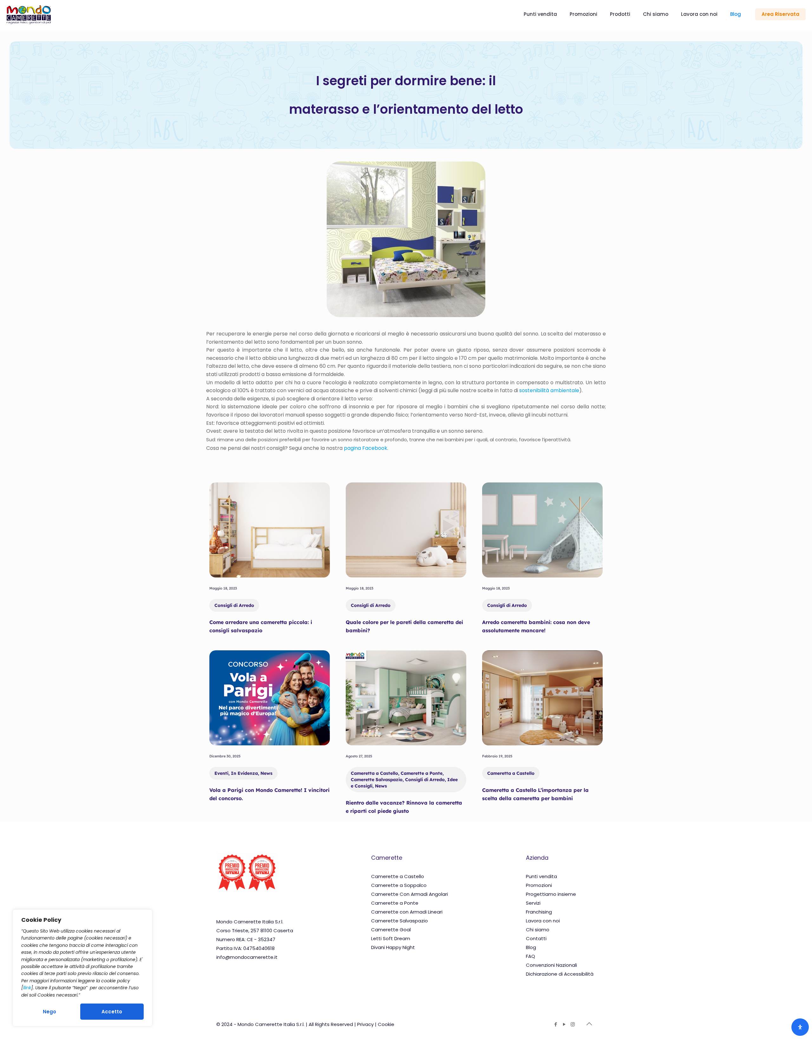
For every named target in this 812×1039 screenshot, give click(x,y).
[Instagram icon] (572, 1024)
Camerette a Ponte (421, 773)
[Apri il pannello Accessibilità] (800, 1027)
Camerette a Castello (397, 876)
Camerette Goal (391, 929)
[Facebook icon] (555, 1024)
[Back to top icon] (589, 1023)
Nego (49, 1011)
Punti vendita (541, 876)
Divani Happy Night (393, 947)
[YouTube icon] (564, 1024)
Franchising (539, 911)
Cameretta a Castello (374, 773)
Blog (531, 947)
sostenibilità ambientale (549, 390)
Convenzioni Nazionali (551, 965)
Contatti (536, 938)
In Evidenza (244, 773)
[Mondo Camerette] (28, 14)
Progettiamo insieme (551, 894)
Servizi (533, 903)
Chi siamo (537, 929)
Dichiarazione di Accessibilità (559, 974)
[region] (82, 967)
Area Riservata (780, 14)
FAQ (530, 956)
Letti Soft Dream (390, 938)
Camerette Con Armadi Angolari (409, 894)
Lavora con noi (543, 920)
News (266, 773)
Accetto (112, 1011)
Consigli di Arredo (234, 605)
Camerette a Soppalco (399, 885)
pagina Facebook (365, 448)
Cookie (386, 1024)
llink (27, 988)
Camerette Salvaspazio (377, 779)
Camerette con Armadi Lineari (406, 911)
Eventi (221, 773)
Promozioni (539, 885)
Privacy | (367, 1024)
